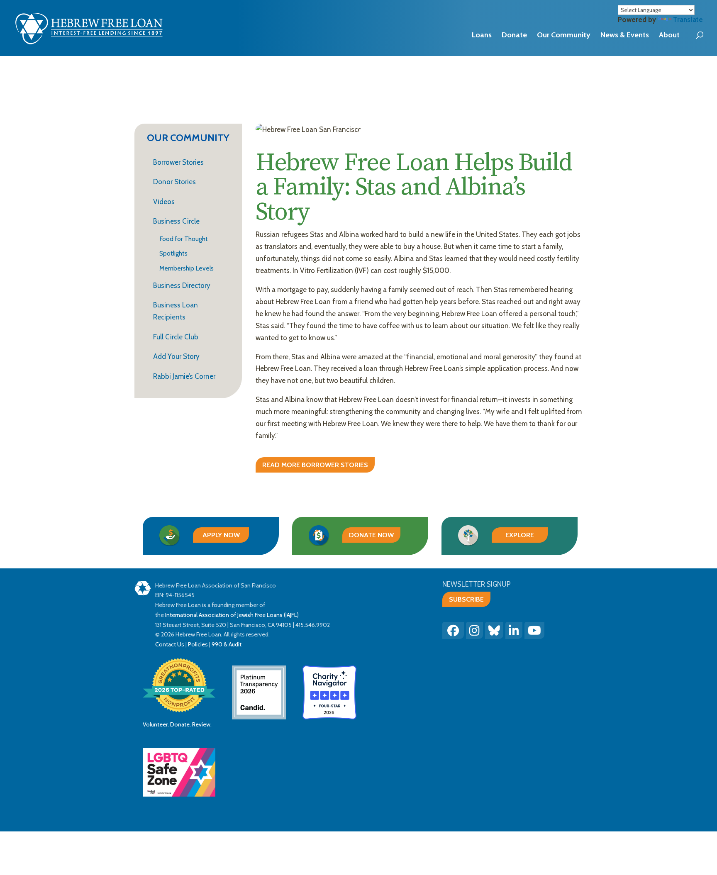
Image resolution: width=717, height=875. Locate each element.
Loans (482, 34)
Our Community (563, 34)
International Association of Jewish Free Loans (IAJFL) (232, 615)
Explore (519, 535)
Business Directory (181, 285)
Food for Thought (183, 239)
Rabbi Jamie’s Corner (184, 376)
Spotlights (173, 253)
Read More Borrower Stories (315, 465)
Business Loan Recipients (175, 311)
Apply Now (221, 535)
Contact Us (169, 644)
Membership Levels (186, 268)
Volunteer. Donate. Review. (177, 724)
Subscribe (466, 599)
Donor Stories (174, 182)
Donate (514, 34)
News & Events (624, 34)
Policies (198, 644)
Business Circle (176, 221)
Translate (688, 19)
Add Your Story (176, 356)
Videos (164, 201)
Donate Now (371, 535)
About (669, 34)
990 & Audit (225, 644)
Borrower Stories (178, 162)
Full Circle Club (175, 337)
